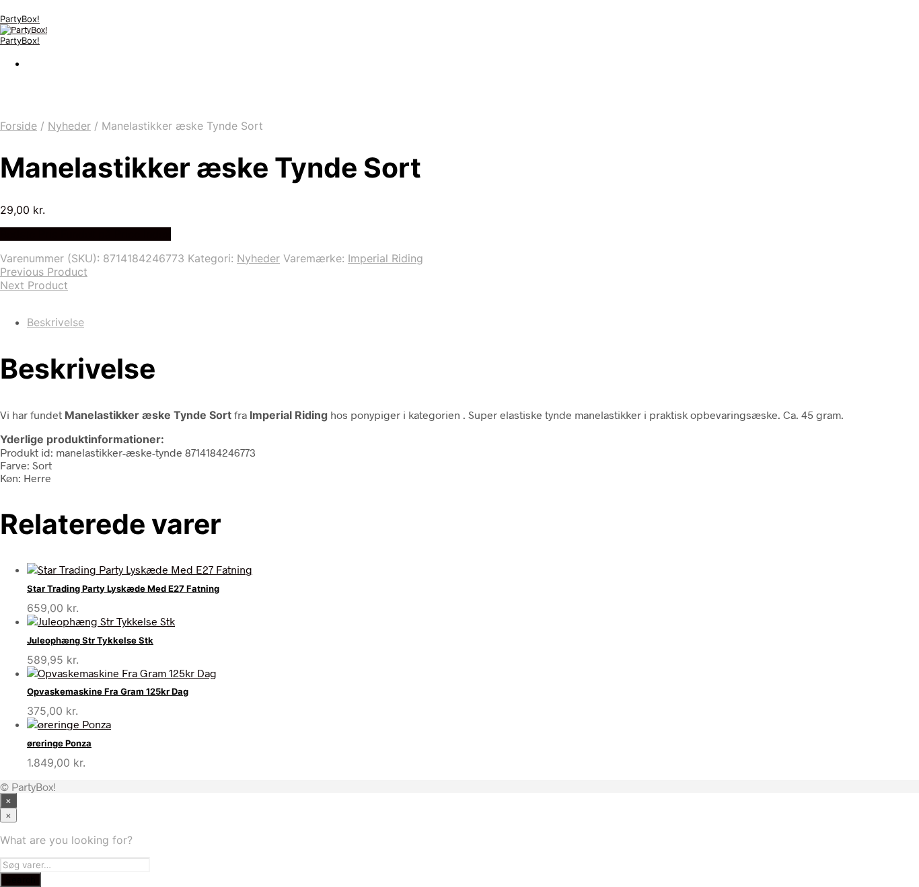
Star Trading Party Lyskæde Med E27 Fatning (123, 588)
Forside (18, 125)
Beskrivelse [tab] (55, 322)
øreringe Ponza (59, 743)
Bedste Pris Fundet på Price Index (85, 234)
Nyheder (69, 125)
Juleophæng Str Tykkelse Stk (90, 640)
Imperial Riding (385, 258)
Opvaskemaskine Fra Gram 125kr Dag (107, 691)
